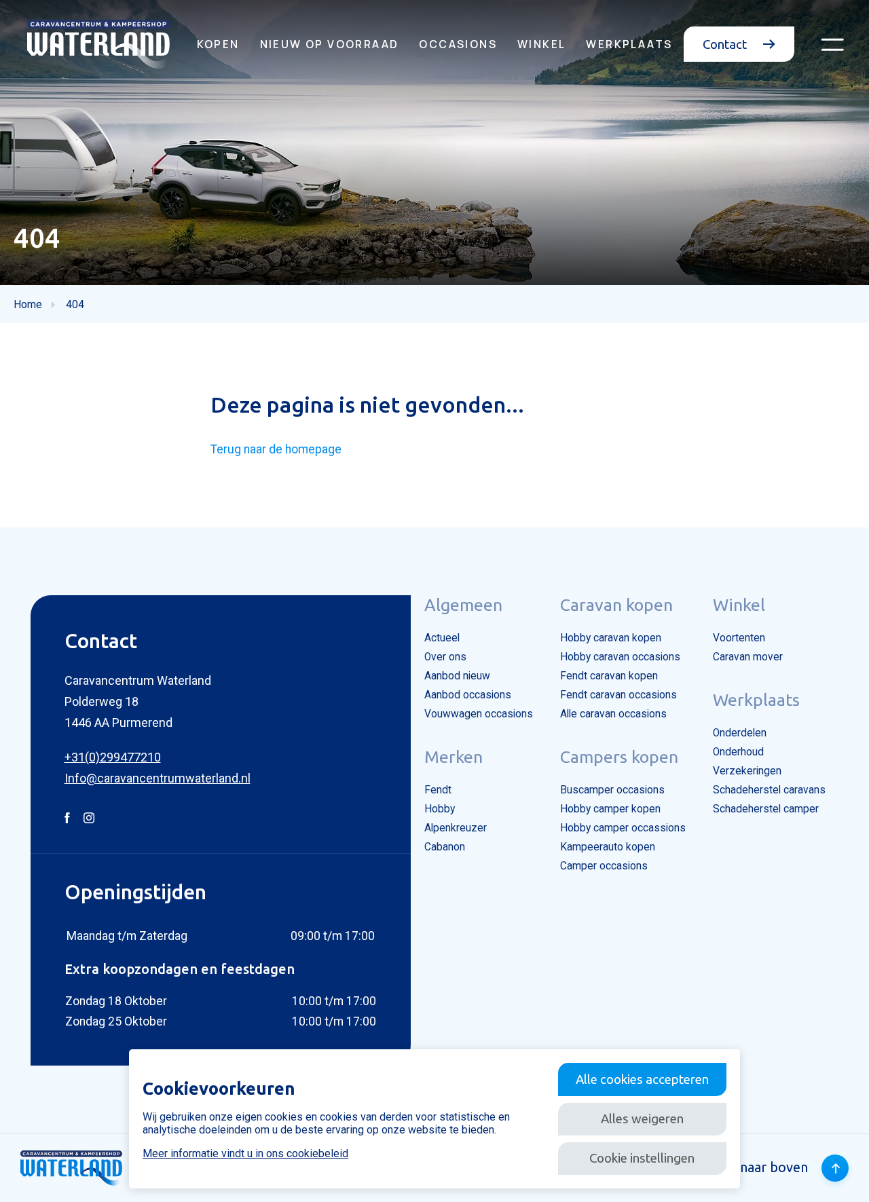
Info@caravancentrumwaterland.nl (157, 778)
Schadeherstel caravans (769, 790)
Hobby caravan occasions (620, 657)
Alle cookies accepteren (642, 1079)
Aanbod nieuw (457, 676)
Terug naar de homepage (275, 449)
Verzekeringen (747, 771)
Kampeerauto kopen (607, 847)
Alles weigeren (642, 1118)
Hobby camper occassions (623, 828)
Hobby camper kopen (610, 809)
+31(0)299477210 (112, 757)
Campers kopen (619, 756)
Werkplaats (629, 44)
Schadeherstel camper (766, 809)
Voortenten (739, 638)
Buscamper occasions (612, 790)
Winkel (541, 44)
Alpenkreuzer (455, 828)
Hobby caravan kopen (610, 638)
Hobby (439, 809)
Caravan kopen (616, 604)
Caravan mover (748, 657)
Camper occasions (604, 866)
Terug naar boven (754, 1167)
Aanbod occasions (467, 695)
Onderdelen (739, 733)
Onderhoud (738, 752)
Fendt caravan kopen (609, 676)
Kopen (218, 44)
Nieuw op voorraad (329, 44)
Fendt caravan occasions (618, 695)
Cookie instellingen (642, 1157)
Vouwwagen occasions (478, 714)
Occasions (458, 44)
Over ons (445, 657)
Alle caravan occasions (613, 714)
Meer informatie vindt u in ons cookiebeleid (245, 1153)
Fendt (437, 790)
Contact (726, 44)
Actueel (442, 638)
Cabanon (444, 847)
